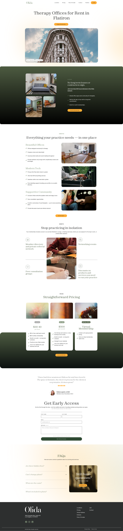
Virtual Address (81, 512)
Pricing (63, 2)
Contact (80, 2)
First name (43, 414)
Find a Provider (72, 2)
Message (44, 425)
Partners (87, 2)
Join (93, 2)
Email (42, 419)
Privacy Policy (87, 529)
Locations (57, 2)
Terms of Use (94, 529)
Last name (64, 414)
